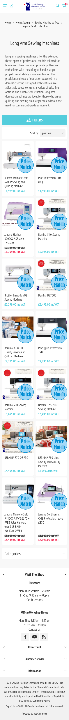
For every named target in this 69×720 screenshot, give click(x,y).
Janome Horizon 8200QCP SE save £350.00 (14, 239)
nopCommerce (40, 713)
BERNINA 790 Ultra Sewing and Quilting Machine (49, 462)
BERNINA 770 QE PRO (16, 458)
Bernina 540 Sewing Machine (49, 237)
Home (8, 22)
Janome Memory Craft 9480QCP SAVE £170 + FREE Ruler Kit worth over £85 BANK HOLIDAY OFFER (16, 522)
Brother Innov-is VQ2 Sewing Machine (15, 297)
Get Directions (34, 600)
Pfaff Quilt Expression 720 (50, 350)
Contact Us (34, 629)
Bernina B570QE (47, 295)
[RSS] (44, 637)
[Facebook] (25, 637)
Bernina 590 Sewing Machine (15, 407)
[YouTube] (34, 637)
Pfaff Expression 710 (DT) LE (49, 180)
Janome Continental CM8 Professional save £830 (50, 518)
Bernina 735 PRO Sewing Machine (47, 407)
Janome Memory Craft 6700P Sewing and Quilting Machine (16, 182)
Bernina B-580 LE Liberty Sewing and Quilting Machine (14, 352)
